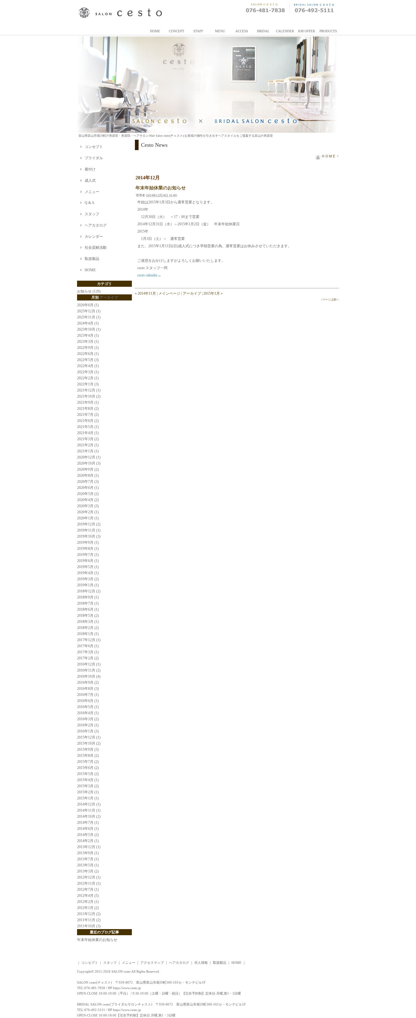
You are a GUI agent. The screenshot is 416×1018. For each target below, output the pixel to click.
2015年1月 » (213, 293)
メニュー (92, 192)
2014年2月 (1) (88, 841)
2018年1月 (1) (88, 634)
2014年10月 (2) (88, 816)
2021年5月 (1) (88, 427)
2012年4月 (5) (88, 895)
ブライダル (94, 158)
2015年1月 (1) (88, 798)
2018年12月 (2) (88, 591)
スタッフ (92, 214)
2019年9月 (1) (88, 542)
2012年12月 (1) (88, 877)
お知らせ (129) (88, 291)
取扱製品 (92, 259)
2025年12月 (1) (88, 311)
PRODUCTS (328, 31)
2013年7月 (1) (88, 859)
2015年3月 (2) (88, 786)
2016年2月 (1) (88, 725)
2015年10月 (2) (88, 743)
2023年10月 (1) (88, 329)
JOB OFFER (306, 31)
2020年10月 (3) (88, 463)
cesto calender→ (149, 275)
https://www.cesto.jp (127, 988)
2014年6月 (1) (88, 829)
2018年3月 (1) (88, 622)
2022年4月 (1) (88, 366)
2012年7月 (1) (88, 889)
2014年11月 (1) (88, 810)
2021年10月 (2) (88, 396)
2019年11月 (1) (88, 530)
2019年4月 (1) (88, 573)
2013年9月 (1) (88, 853)
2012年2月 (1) (88, 902)
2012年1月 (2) (88, 908)
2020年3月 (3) (88, 506)
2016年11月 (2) (88, 670)
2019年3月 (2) (88, 579)
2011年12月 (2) (88, 914)
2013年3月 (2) (88, 871)
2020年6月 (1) (88, 488)
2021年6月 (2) (88, 421)
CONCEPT (176, 31)
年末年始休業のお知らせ (161, 187)
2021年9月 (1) (88, 402)
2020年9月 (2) (88, 469)
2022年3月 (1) (88, 372)
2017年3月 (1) (88, 652)
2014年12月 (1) (88, 804)
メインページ (169, 293)
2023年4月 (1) (88, 335)
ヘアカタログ (96, 225)
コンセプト (94, 147)
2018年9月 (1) (88, 597)
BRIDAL (263, 31)
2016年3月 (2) (88, 719)
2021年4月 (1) (88, 433)
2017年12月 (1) (88, 640)
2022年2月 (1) (88, 378)
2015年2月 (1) (88, 792)
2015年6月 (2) (88, 768)
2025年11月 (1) (88, 317)
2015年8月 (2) (88, 755)
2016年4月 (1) (88, 713)
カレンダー (94, 236)
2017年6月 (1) (88, 646)
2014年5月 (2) (88, 835)
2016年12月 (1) (88, 664)
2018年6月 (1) (88, 609)
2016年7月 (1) (88, 695)
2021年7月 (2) (88, 414)
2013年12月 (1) (88, 847)
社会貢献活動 (96, 247)
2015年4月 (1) (88, 780)
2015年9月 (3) (88, 749)
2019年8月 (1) (88, 548)
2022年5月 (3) (88, 360)
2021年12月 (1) (88, 390)
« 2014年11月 (145, 293)
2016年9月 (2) (88, 682)
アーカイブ (192, 293)
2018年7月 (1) (88, 603)
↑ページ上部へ (330, 299)
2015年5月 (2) (88, 774)
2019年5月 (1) (88, 567)
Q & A (89, 203)
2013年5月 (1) (88, 865)
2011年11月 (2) (88, 920)
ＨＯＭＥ (328, 156)
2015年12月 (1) (88, 737)
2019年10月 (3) (88, 536)
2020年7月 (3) (88, 481)
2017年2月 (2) (88, 658)
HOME (155, 31)
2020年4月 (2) (88, 500)
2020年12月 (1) (88, 457)
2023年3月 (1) (88, 341)
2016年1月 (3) (88, 731)
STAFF (198, 31)
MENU (220, 31)
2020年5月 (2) (88, 494)
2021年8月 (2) (88, 408)
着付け (90, 169)
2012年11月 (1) (88, 883)
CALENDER (285, 31)
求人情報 (201, 962)
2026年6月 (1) (88, 305)
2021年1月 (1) (88, 451)
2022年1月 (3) (88, 384)
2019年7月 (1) (88, 555)
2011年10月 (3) (88, 926)
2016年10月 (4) (88, 676)
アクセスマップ (152, 962)
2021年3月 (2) (88, 439)
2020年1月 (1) (88, 518)
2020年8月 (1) (88, 475)
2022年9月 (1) (88, 348)
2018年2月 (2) (88, 628)
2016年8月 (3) (88, 688)
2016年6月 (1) (88, 701)
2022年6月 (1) (88, 354)
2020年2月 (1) (88, 512)
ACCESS (241, 31)
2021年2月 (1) (88, 445)
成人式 (90, 180)
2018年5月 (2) (88, 615)
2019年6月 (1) (88, 561)
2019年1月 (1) (88, 585)
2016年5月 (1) (88, 707)
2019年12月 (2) (88, 524)
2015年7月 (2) (88, 762)
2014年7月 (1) (88, 822)
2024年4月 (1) (88, 323)
